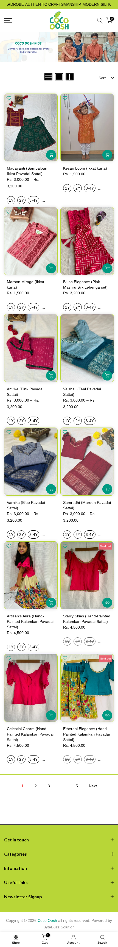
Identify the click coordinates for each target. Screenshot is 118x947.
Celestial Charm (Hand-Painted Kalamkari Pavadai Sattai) (30, 734)
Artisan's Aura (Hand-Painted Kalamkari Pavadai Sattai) (30, 621)
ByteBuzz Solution (59, 927)
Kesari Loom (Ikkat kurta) (85, 168)
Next (93, 786)
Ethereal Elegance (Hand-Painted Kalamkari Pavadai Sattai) (86, 734)
